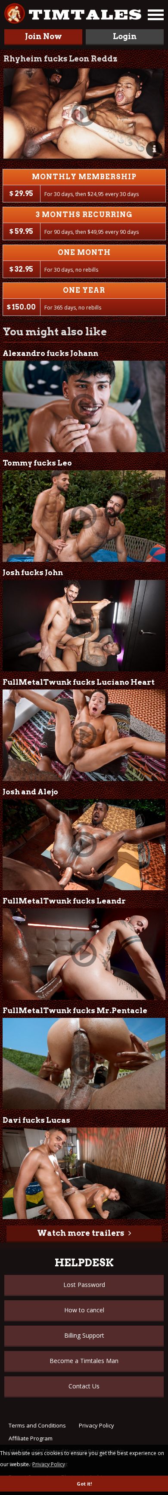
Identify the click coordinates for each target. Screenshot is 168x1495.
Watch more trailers (80, 1233)
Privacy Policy (96, 1425)
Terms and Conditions (37, 1425)
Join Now (43, 36)
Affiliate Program (31, 1438)
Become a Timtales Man (84, 1361)
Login (125, 36)
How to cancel (84, 1310)
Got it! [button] (84, 1483)
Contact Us (84, 1386)
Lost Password (84, 1285)
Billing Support (84, 1335)
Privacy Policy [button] (48, 1464)
